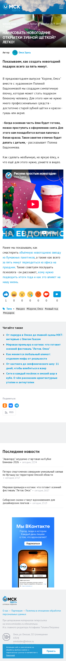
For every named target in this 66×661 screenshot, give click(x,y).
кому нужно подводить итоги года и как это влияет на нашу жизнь (31, 277)
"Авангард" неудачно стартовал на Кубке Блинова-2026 (27, 460)
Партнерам (17, 610)
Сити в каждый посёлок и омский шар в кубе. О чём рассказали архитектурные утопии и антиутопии (31, 378)
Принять (51, 651)
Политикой (10, 655)
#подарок (8, 312)
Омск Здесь (11, 7)
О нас (5, 610)
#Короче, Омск (35, 308)
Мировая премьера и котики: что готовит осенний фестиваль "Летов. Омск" (32, 489)
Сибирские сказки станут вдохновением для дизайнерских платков (29, 501)
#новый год (51, 308)
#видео (20, 308)
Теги (9, 308)
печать (8, 26)
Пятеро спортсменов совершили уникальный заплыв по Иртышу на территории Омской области (33, 473)
